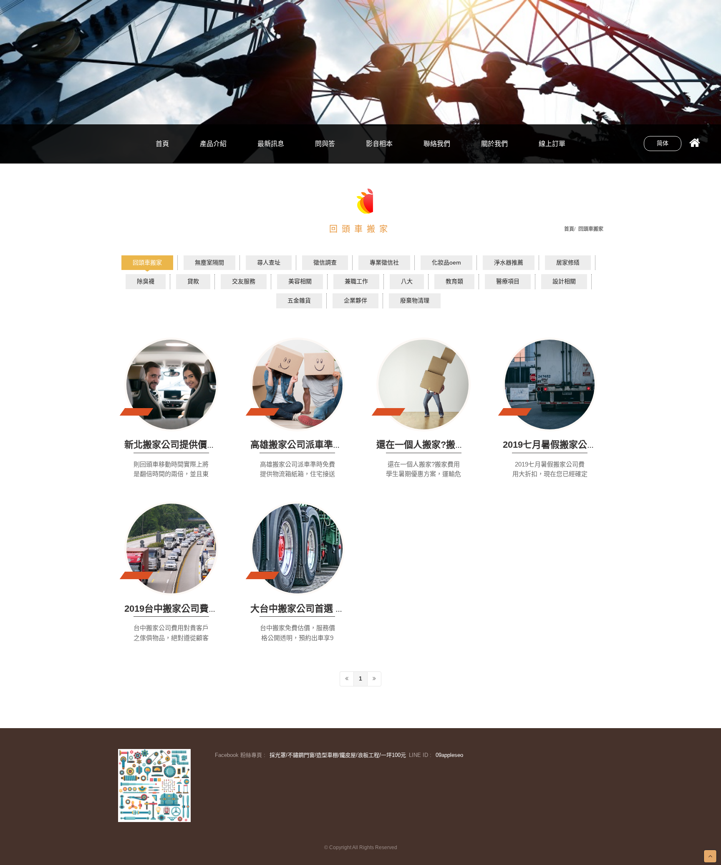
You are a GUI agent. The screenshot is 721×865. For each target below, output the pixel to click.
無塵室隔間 (209, 262)
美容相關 (300, 281)
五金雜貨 (213, 128)
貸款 (193, 281)
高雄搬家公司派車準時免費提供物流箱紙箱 (337, 444)
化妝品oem (446, 262)
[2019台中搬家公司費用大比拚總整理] (171, 548)
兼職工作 (356, 281)
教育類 (454, 281)
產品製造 (270, 156)
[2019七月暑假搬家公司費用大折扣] (550, 384)
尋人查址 (268, 262)
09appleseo (449, 755)
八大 (407, 281)
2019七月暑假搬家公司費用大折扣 (572, 444)
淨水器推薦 (508, 262)
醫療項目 (507, 281)
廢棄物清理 (213, 156)
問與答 (325, 143)
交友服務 (243, 281)
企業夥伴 (355, 300)
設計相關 (564, 281)
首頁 (162, 143)
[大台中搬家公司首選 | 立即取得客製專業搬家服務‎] (297, 548)
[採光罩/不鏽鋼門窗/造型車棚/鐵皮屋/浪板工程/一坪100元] (154, 785)
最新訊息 (270, 143)
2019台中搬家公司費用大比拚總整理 (198, 608)
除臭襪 (145, 281)
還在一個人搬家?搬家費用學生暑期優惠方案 (466, 444)
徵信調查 (325, 262)
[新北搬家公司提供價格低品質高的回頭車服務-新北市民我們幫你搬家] (171, 384)
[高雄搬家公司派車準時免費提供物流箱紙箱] (297, 384)
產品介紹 (213, 143)
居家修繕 (568, 262)
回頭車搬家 (147, 262)
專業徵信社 (384, 262)
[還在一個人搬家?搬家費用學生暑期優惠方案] (423, 384)
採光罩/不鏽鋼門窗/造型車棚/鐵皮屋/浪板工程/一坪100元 (338, 755)
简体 (662, 143)
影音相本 (379, 143)
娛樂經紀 (270, 128)
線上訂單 (552, 143)
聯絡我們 (437, 143)
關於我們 (494, 143)
